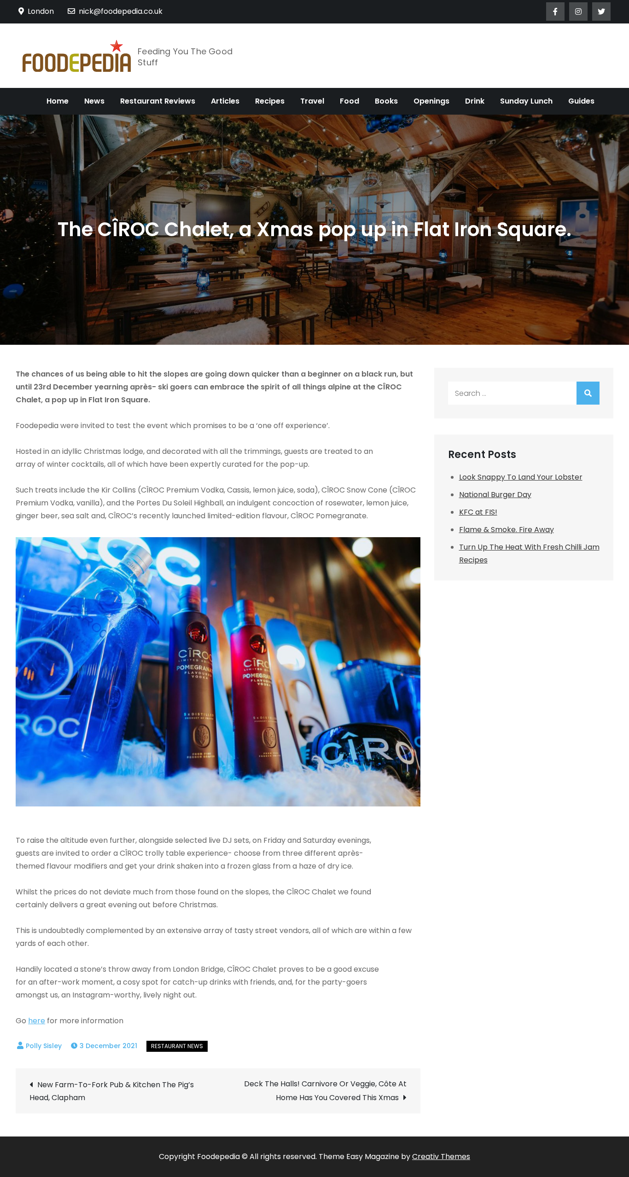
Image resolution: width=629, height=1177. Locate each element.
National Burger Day (495, 494)
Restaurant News (177, 1046)
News (94, 101)
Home (58, 101)
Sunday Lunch (526, 101)
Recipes (270, 101)
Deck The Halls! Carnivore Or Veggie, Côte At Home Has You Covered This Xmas (325, 1090)
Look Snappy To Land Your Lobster (520, 477)
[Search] (588, 393)
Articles (225, 101)
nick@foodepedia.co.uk (121, 11)
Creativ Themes (441, 1156)
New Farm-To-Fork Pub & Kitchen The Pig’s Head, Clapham (111, 1091)
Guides (581, 101)
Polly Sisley (44, 1045)
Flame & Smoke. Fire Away (506, 529)
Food (349, 101)
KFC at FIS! (478, 512)
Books (386, 101)
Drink (474, 101)
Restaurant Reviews (157, 101)
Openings (431, 101)
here (36, 1020)
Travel (312, 101)
